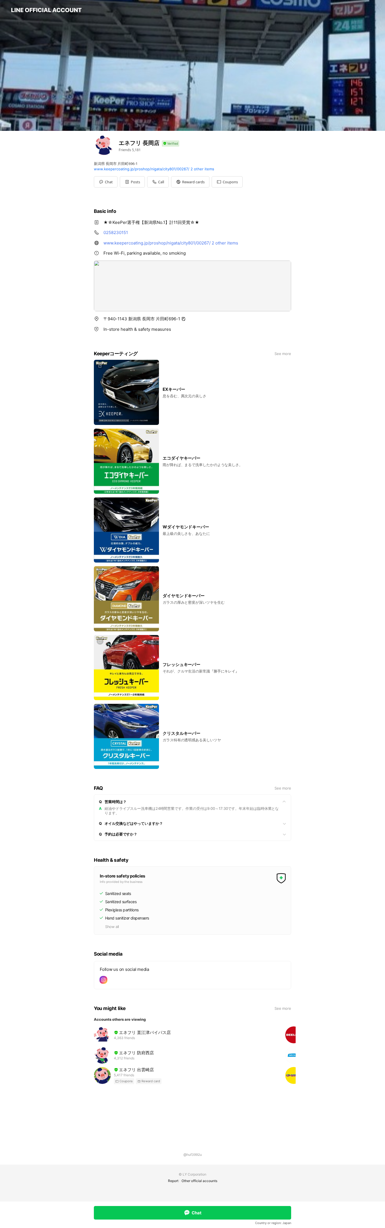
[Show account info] (170, 143)
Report (173, 1181)
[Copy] (183, 319)
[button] (132, 182)
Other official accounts (199, 1181)
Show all (112, 926)
